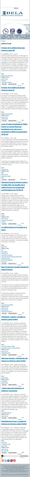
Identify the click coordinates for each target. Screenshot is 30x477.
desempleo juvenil (5, 258)
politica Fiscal (4, 79)
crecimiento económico (6, 255)
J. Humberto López (5, 444)
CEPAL (3, 215)
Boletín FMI (4, 246)
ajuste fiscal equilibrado (7, 260)
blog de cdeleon (12, 223)
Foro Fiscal (4, 261)
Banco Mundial (4, 450)
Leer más (4, 84)
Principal (3, 41)
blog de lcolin (12, 179)
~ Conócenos (10, 35)
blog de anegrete (13, 313)
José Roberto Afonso (6, 412)
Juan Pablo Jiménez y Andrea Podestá (10, 348)
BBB (2, 172)
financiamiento (4, 309)
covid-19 (3, 221)
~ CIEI (16, 37)
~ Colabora (21, 37)
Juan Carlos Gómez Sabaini (8, 346)
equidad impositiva (5, 352)
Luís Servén (4, 445)
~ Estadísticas (17, 35)
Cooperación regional (6, 82)
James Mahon (4, 377)
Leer (16, 409)
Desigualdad (4, 251)
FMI (2, 250)
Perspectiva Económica (7, 220)
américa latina (4, 118)
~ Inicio (3, 35)
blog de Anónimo (12, 354)
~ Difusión (11, 37)
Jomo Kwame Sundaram (7, 304)
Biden (2, 177)
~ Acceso (9, 38)
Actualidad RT (4, 169)
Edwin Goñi (4, 442)
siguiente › (22, 456)
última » (26, 456)
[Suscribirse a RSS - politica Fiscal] (2, 457)
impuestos (3, 80)
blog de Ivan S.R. (12, 263)
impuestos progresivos (6, 311)
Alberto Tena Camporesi (7, 75)
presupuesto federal (6, 176)
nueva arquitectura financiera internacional (11, 256)
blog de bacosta (12, 84)
